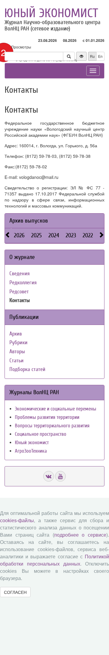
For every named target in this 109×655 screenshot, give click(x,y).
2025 (36, 235)
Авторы (17, 351)
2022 (88, 235)
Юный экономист (51, 13)
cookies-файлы (17, 520)
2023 (71, 235)
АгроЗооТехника (31, 451)
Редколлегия (23, 282)
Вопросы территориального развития (52, 426)
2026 (19, 235)
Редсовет (19, 292)
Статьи (16, 360)
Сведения (19, 273)
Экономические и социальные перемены (55, 409)
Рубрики (18, 342)
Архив (15, 334)
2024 (53, 235)
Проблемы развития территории (47, 417)
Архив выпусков (28, 220)
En (100, 56)
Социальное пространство (40, 434)
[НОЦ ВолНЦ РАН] (48, 476)
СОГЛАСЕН (15, 592)
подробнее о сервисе (80, 535)
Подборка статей (27, 369)
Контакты (19, 300)
